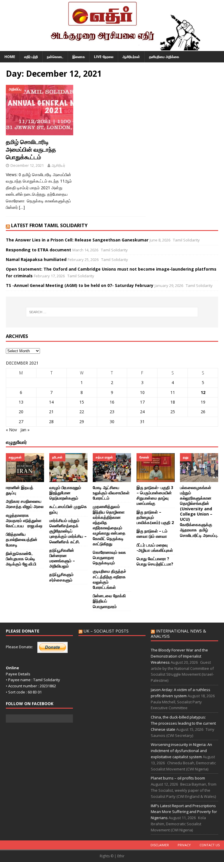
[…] (22, 207)
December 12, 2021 (27, 165)
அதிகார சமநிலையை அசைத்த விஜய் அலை (24, 503)
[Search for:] (111, 312)
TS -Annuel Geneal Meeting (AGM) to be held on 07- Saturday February (79, 285)
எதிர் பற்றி (31, 56)
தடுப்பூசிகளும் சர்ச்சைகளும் (61, 577)
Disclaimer (159, 845)
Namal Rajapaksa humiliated (36, 259)
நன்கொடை (55, 56)
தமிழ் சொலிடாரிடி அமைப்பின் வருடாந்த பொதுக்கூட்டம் (31, 149)
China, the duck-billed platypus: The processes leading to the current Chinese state (183, 723)
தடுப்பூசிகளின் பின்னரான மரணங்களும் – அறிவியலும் (62, 558)
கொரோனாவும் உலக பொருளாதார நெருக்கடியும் (109, 557)
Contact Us (210, 845)
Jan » (24, 429)
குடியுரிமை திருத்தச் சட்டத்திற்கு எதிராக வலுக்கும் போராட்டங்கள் (109, 579)
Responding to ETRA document (38, 250)
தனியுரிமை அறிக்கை (164, 56)
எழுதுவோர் (16, 442)
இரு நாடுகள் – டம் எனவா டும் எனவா (151, 533)
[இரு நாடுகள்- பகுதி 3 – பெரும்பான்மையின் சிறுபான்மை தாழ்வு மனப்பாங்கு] (155, 467)
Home (9, 56)
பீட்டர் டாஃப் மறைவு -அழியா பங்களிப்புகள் (154, 547)
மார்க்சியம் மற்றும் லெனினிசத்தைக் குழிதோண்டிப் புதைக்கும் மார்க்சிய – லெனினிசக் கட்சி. (68, 531)
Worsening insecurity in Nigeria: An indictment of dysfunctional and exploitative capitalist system (181, 750)
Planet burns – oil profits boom (178, 778)
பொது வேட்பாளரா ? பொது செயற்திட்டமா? (154, 561)
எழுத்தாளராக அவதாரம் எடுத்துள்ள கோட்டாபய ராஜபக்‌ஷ (24, 520)
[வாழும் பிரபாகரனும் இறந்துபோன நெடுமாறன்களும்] (68, 467)
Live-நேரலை (103, 56)
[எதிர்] (112, 47)
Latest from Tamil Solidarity (49, 225)
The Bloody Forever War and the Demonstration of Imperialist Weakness (179, 656)
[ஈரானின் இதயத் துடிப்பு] (25, 467)
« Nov (11, 429)
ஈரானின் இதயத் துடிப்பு (19, 490)
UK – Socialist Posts (106, 631)
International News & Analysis (178, 633)
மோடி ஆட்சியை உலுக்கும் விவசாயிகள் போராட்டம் (111, 493)
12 (203, 392)
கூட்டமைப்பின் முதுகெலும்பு (68, 509)
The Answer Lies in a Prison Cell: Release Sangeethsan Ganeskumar (77, 240)
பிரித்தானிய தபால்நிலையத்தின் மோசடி (21, 539)
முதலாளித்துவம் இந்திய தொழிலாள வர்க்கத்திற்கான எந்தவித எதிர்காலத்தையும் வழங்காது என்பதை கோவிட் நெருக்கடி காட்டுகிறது (109, 525)
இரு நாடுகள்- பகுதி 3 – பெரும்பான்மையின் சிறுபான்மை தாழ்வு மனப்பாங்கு (154, 495)
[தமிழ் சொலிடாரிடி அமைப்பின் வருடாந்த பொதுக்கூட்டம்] (39, 110)
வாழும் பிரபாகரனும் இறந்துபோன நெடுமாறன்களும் (65, 493)
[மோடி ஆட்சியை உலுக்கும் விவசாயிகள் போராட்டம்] (112, 467)
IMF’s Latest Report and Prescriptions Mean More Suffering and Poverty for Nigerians (184, 812)
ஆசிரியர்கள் (131, 56)
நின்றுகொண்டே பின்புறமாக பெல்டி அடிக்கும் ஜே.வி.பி (21, 559)
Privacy (184, 845)
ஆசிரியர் (58, 165)
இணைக (78, 56)
